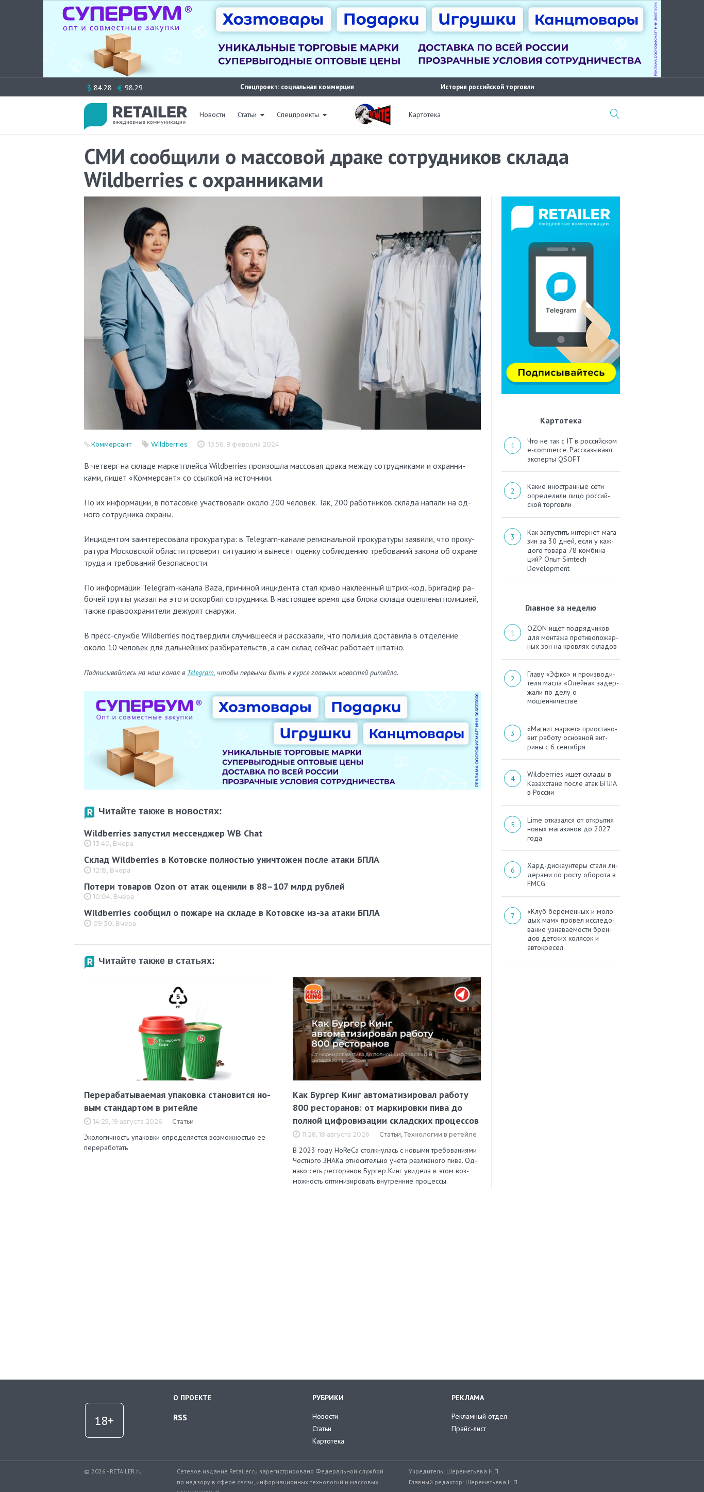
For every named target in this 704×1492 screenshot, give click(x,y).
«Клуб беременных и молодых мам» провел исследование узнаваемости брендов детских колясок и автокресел (571, 929)
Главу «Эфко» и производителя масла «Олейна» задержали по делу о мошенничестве (573, 687)
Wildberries (169, 444)
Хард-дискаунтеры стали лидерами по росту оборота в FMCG (572, 874)
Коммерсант (111, 444)
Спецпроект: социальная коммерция (297, 87)
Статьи (247, 114)
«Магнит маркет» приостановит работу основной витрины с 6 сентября (572, 737)
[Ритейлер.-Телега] (560, 200)
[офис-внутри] (282, 695)
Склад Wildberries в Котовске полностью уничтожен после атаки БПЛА (231, 859)
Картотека (425, 114)
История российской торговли (487, 87)
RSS (180, 1417)
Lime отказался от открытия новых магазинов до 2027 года (570, 829)
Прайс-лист (468, 1428)
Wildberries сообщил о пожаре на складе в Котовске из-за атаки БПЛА (232, 913)
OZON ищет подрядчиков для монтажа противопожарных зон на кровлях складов (572, 637)
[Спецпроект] (373, 109)
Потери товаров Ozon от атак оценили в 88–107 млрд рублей (214, 886)
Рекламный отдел (479, 1416)
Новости (212, 114)
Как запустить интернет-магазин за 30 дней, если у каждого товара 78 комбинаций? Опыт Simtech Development (573, 550)
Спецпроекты (298, 114)
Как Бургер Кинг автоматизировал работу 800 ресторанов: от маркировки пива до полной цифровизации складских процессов (386, 1107)
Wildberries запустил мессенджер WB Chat (173, 833)
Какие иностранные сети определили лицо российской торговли (568, 495)
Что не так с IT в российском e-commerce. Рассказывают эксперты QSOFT (572, 450)
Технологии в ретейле (440, 1134)
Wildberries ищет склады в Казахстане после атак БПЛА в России (572, 783)
